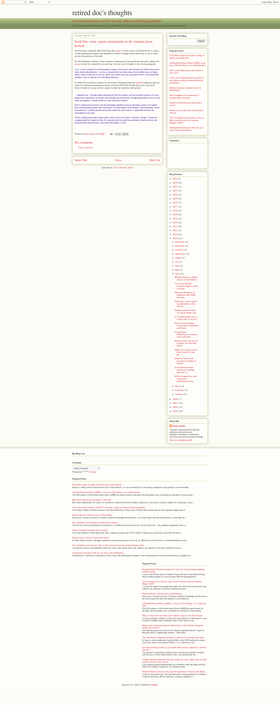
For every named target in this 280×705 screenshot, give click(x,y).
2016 (175, 210)
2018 (175, 202)
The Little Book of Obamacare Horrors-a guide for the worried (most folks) (173, 638)
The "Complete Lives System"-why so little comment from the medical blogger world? (186, 120)
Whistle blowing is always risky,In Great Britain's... (187, 278)
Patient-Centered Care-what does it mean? (90, 530)
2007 (175, 403)
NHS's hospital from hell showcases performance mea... (186, 378)
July (177, 262)
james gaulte (178, 426)
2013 (175, 222)
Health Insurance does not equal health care (185, 311)
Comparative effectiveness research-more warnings (186, 334)
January (179, 394)
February (179, 390)
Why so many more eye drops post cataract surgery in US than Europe (172, 616)
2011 (175, 230)
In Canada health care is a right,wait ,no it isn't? (186, 317)
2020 (175, 195)
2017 (175, 206)
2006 (175, 407)
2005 (175, 411)
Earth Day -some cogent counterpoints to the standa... (186, 303)
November (180, 246)
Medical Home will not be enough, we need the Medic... (186, 343)
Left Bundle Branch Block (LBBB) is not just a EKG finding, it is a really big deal (187, 64)
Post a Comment (85, 147)
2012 (175, 226)
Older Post (154, 160)
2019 (175, 198)
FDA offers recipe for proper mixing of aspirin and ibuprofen (186, 56)
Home (118, 160)
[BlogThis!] (119, 134)
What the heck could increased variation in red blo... (185, 361)
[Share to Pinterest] (127, 134)
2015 (175, 214)
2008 (175, 399)
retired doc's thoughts (102, 12)
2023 (175, 183)
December (180, 242)
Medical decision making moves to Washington (92, 515)
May (177, 270)
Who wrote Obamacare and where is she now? (91, 500)
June (177, 266)
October (179, 250)
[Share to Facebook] (124, 134)
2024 (175, 179)
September (180, 254)
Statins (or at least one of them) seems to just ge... (186, 352)
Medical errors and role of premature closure (90, 538)
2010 (175, 234)
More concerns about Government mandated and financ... (186, 325)
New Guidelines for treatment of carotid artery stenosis (184, 96)
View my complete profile (180, 440)
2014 (175, 218)
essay (77, 64)
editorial (139, 83)
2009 (175, 238)
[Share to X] (121, 134)
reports (118, 51)
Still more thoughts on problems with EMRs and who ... (185, 295)
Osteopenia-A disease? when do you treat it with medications (186, 128)
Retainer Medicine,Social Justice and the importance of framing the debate (173, 672)
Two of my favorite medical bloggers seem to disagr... (186, 286)
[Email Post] (111, 134)
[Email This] (116, 134)
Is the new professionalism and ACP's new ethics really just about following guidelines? (117, 21)
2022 (175, 187)
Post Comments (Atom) (123, 168)
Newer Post (81, 160)
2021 (175, 190)
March (178, 386)
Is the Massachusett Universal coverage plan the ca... (185, 369)
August (178, 258)
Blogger (154, 685)
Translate (92, 472)
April (177, 273)
